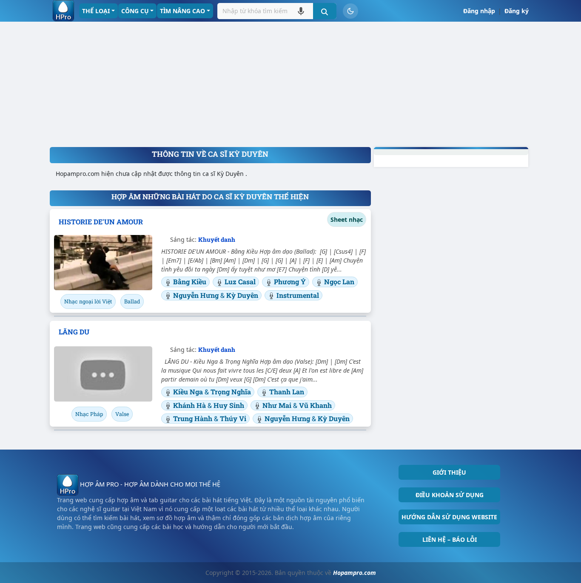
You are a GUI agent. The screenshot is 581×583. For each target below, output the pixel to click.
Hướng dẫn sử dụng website (449, 517)
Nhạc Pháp (89, 413)
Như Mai (277, 405)
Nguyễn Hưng (196, 295)
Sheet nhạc (346, 219)
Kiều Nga (189, 391)
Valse (122, 413)
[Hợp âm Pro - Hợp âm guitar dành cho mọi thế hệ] (63, 10)
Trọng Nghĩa (231, 391)
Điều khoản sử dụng (450, 495)
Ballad (132, 301)
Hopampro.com (354, 573)
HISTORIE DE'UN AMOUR (101, 221)
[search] (324, 11)
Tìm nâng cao (182, 11)
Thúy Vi (233, 418)
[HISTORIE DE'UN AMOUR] (103, 262)
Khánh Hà (190, 405)
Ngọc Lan (339, 281)
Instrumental (297, 295)
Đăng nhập (479, 11)
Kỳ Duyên (242, 295)
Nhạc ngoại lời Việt (88, 301)
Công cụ (135, 11)
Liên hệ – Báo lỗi (449, 539)
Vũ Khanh (315, 405)
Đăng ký (516, 11)
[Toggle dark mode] (350, 11)
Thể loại (96, 11)
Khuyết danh (216, 239)
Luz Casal (240, 281)
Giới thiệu (449, 472)
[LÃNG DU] (103, 374)
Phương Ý (290, 281)
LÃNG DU (74, 331)
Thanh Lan (286, 391)
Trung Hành (193, 418)
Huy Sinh (229, 405)
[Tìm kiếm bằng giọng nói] (301, 11)
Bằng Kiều (189, 281)
